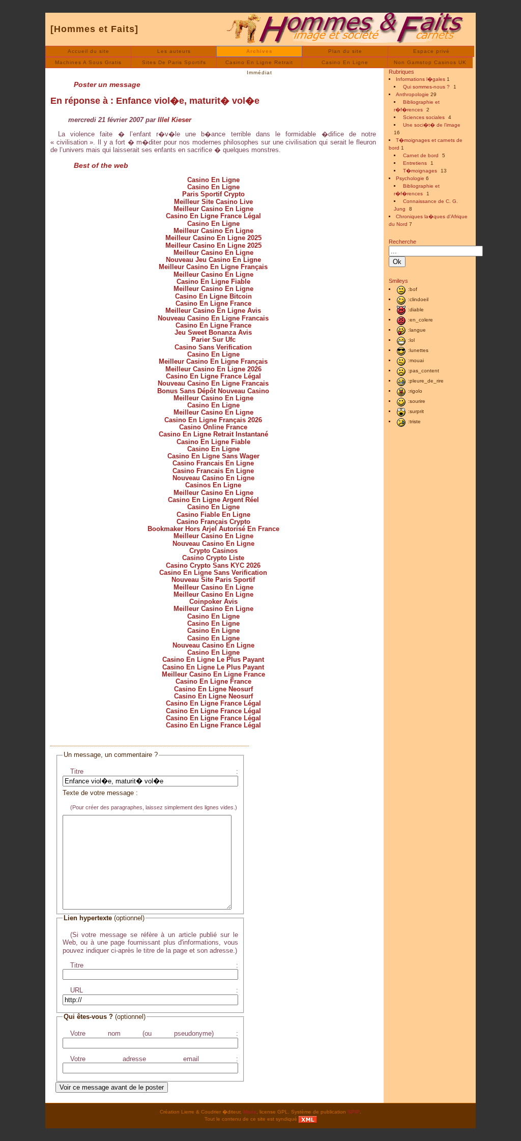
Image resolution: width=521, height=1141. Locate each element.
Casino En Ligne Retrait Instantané (213, 434)
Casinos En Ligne (213, 485)
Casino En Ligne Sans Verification (213, 572)
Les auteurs (174, 51)
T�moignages (420, 170)
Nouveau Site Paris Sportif (213, 579)
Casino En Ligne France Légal (213, 216)
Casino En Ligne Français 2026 (213, 420)
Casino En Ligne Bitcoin (213, 296)
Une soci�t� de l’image (431, 125)
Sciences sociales (424, 117)
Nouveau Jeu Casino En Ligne (213, 260)
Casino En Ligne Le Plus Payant (213, 659)
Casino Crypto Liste (213, 558)
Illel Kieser (174, 120)
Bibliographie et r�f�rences (417, 105)
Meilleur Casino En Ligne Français (213, 267)
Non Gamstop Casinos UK (430, 62)
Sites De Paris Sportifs (174, 62)
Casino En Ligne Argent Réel (213, 500)
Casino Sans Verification (213, 347)
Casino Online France (213, 427)
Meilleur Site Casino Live (213, 202)
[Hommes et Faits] (94, 29)
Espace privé (431, 51)
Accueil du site (88, 51)
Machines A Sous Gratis (88, 62)
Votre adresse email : (154, 1059)
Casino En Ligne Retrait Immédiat (259, 64)
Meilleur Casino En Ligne (213, 209)
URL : (154, 990)
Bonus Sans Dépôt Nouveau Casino (213, 391)
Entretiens (415, 163)
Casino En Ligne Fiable (213, 281)
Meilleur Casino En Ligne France (213, 674)
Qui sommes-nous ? (426, 87)
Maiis (249, 1112)
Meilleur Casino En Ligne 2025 (213, 238)
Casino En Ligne (345, 62)
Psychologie (410, 178)
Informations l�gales (420, 79)
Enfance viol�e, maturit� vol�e (187, 101)
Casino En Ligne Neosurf (213, 689)
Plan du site (345, 51)
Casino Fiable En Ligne (213, 514)
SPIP (354, 1112)
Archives (259, 51)
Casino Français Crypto (213, 521)
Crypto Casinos (213, 550)
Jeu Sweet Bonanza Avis (213, 332)
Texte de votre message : (100, 793)
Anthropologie (412, 94)
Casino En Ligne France (213, 303)
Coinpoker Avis (213, 601)
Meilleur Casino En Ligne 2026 (213, 369)
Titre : (154, 771)
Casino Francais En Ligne (213, 463)
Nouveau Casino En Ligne (213, 478)
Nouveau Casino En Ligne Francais (213, 318)
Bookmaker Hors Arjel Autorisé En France (213, 529)
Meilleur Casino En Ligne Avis (213, 310)
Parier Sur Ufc (213, 339)
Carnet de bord (421, 155)
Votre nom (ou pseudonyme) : (154, 1033)
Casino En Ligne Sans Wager (213, 456)
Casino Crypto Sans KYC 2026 (213, 565)
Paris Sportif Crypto (213, 194)
